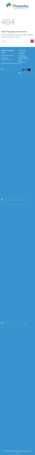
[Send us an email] (29, 69)
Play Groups (22, 56)
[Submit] (32, 41)
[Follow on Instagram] (26, 69)
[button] (2, 5)
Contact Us (22, 62)
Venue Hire (22, 53)
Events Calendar (23, 58)
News (20, 60)
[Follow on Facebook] (23, 69)
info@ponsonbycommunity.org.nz (10, 63)
